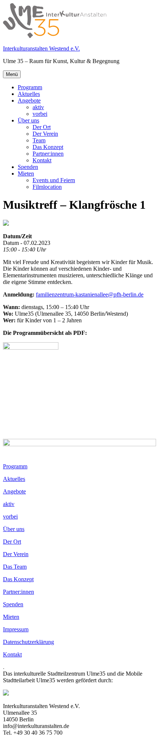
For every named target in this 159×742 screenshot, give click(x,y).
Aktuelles (29, 94)
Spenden (28, 167)
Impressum (15, 629)
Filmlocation (47, 187)
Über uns (28, 120)
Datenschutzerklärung (28, 642)
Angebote (29, 100)
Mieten (26, 173)
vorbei (40, 114)
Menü (12, 74)
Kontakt (42, 160)
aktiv (38, 107)
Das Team (15, 567)
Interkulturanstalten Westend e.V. (41, 48)
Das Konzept (48, 147)
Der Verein (45, 134)
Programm (30, 87)
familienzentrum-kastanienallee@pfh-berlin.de (89, 294)
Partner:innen (48, 153)
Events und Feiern (54, 180)
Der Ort (42, 127)
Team (39, 140)
